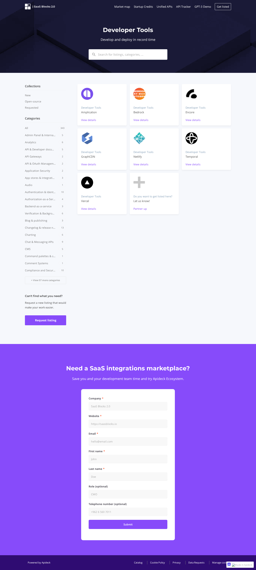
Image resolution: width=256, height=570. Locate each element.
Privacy (177, 562)
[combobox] (128, 54)
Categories (32, 118)
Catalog (138, 562)
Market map (122, 6)
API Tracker (183, 6)
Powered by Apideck (39, 562)
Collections (32, 86)
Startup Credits (143, 6)
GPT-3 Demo (203, 6)
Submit (128, 524)
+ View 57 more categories (45, 280)
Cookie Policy (157, 562)
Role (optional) (98, 486)
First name (96, 451)
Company (95, 398)
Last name (95, 469)
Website (94, 416)
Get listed (223, 6)
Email (92, 433)
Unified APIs (164, 6)
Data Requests (196, 562)
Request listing (45, 320)
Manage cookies (221, 562)
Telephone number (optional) (108, 504)
